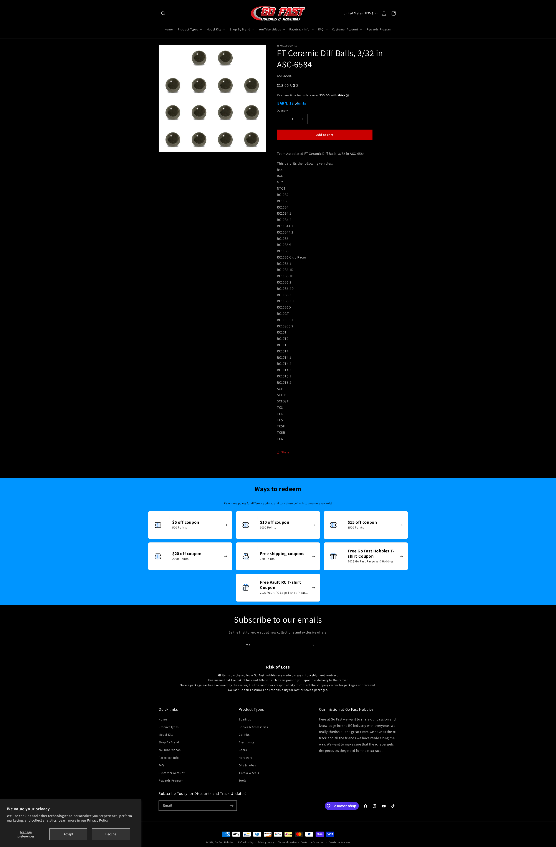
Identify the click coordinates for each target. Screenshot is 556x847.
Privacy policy (266, 842)
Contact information (312, 842)
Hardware (245, 757)
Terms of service (287, 842)
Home (163, 719)
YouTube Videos (169, 750)
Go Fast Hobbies (224, 842)
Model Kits (166, 735)
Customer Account (172, 773)
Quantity (282, 110)
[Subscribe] (312, 645)
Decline (110, 834)
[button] (163, 13)
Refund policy (246, 842)
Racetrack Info (169, 757)
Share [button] (285, 452)
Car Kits (244, 735)
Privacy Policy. (98, 820)
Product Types (169, 727)
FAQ (161, 765)
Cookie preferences (339, 842)
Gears (243, 750)
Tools (242, 780)
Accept (68, 834)
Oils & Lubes (247, 765)
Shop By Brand (169, 742)
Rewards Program (171, 780)
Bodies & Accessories (253, 727)
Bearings (245, 719)
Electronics (246, 742)
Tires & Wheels (249, 773)
